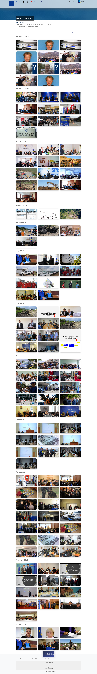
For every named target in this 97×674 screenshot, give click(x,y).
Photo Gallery (48, 658)
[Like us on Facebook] (16, 1)
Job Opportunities (46, 6)
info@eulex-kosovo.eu (48, 668)
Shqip (70, 1)
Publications (59, 6)
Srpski (74, 1)
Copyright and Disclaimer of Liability (48, 671)
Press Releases (61, 658)
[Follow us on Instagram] (37, 1)
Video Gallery (35, 658)
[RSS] (44, 1)
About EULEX (19, 6)
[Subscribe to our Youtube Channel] (31, 1)
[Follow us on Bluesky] (41, 1)
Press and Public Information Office (32, 6)
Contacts (66, 6)
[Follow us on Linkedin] (34, 1)
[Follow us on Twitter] (19, 1)
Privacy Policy (48, 673)
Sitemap (22, 658)
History (70, 6)
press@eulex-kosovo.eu (21, 28)
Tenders (54, 6)
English (66, 1)
